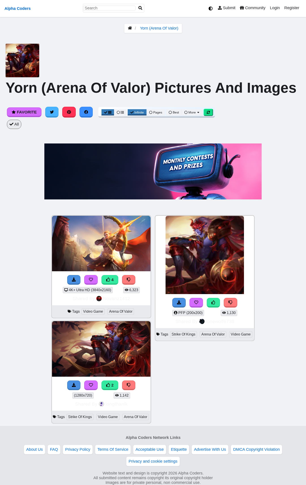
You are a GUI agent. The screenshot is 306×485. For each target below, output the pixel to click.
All (16, 124)
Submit (228, 8)
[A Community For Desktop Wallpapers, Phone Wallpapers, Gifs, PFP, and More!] (130, 28)
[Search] (140, 8)
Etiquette (179, 449)
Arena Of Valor (120, 311)
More (192, 112)
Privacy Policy (77, 449)
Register (291, 8)
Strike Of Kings (80, 417)
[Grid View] (107, 112)
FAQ (54, 449)
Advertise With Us (210, 449)
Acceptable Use (150, 449)
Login (275, 8)
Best (175, 112)
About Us (34, 449)
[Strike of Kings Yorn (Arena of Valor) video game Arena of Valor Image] (101, 375)
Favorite (26, 112)
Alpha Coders (17, 8)
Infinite (139, 112)
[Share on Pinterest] (69, 112)
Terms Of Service (112, 449)
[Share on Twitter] (52, 112)
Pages (157, 112)
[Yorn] (205, 293)
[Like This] (213, 303)
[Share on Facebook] (86, 112)
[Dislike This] (129, 385)
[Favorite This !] (91, 385)
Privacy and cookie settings (153, 461)
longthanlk (117, 403)
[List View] (120, 112)
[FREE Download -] (74, 385)
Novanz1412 (116, 298)
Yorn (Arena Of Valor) (159, 28)
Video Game (93, 311)
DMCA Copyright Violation (256, 449)
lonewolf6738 (220, 321)
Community (254, 8)
